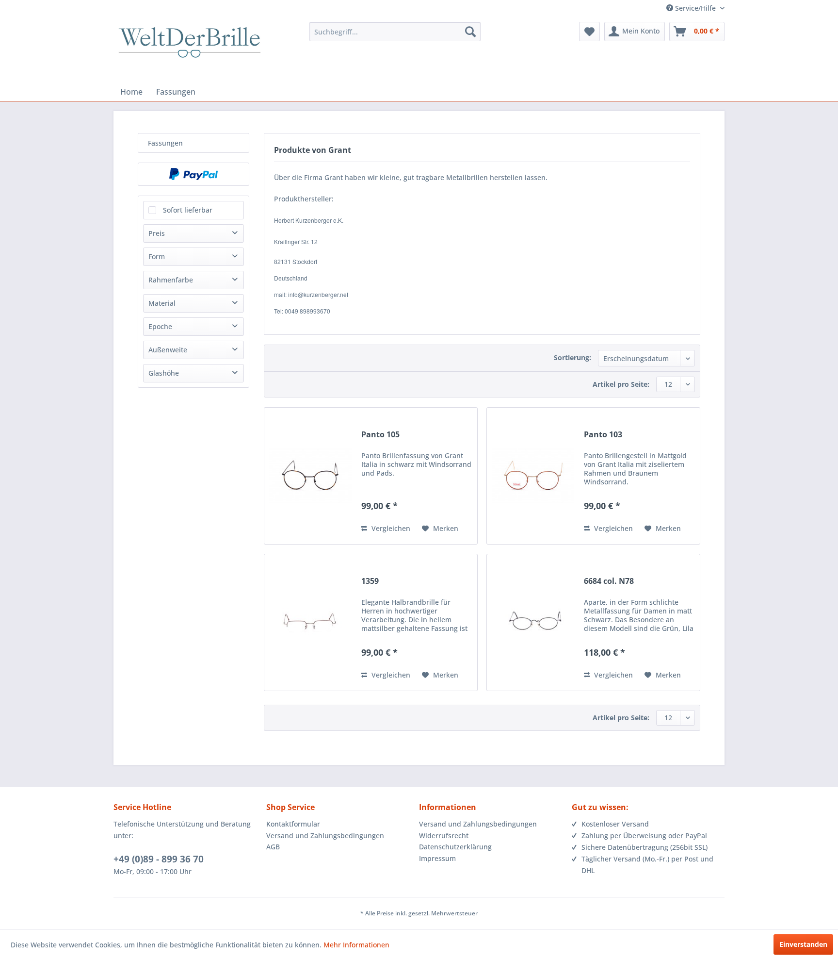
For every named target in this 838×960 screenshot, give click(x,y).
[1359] (310, 622)
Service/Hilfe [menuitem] (695, 8)
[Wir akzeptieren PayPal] (193, 174)
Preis (156, 233)
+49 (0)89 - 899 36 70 (158, 859)
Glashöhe (163, 373)
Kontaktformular (293, 823)
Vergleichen (390, 528)
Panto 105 (380, 435)
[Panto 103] (533, 475)
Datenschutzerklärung (455, 846)
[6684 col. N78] (533, 622)
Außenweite (167, 349)
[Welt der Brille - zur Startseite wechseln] (189, 51)
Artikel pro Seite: (621, 384)
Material (162, 303)
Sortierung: (572, 357)
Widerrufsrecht (443, 835)
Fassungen (165, 143)
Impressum (437, 858)
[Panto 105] (310, 475)
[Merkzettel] (589, 31)
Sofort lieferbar (187, 210)
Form (156, 256)
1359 (370, 581)
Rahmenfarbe (170, 279)
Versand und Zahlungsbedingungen (325, 835)
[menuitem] (395, 31)
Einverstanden (803, 944)
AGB (273, 846)
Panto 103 (603, 435)
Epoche (160, 326)
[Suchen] (470, 31)
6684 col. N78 (609, 581)
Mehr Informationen (356, 944)
